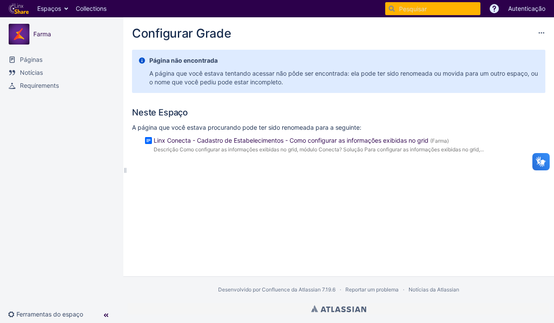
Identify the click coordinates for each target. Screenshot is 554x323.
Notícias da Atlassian (434, 289)
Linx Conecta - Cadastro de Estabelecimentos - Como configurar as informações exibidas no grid (291, 140)
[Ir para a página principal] (18, 8)
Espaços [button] (49, 8)
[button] (49, 314)
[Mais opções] (541, 32)
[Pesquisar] (391, 8)
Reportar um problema (372, 289)
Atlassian (338, 308)
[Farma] (19, 34)
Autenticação (526, 8)
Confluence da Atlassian (291, 289)
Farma (42, 34)
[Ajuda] (494, 8)
